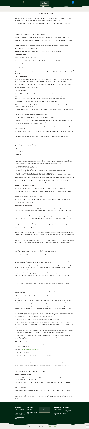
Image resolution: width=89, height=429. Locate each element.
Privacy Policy (66, 411)
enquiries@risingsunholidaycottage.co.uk (31, 349)
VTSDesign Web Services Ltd (54, 426)
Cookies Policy (66, 413)
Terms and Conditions (67, 410)
